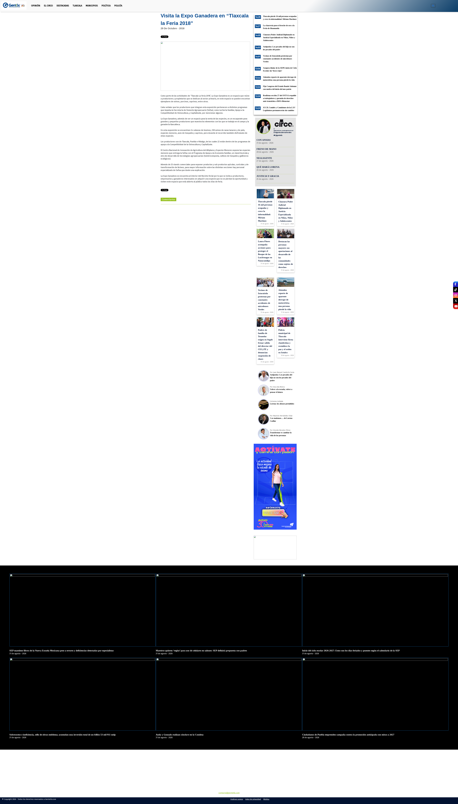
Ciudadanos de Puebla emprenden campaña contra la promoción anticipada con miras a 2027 (348, 734)
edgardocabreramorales (282, 132)
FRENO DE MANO (266, 149)
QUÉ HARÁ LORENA (268, 167)
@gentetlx (278, 135)
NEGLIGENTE (265, 158)
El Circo (48, 5)
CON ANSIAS (264, 140)
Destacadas (63, 5)
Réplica (266, 799)
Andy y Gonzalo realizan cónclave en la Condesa (179, 734)
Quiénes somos (236, 799)
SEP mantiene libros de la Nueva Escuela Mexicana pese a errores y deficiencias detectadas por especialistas (61, 650)
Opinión (35, 5)
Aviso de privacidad (253, 799)
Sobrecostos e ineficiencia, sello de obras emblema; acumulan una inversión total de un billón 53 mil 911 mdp (62, 734)
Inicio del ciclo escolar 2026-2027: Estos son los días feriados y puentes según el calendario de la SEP (351, 650)
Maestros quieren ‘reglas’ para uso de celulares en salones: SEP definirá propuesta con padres (201, 650)
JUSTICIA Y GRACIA (268, 176)
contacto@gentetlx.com (229, 793)
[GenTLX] (229, 763)
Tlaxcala (77, 5)
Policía (118, 5)
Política (105, 5)
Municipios (92, 5)
